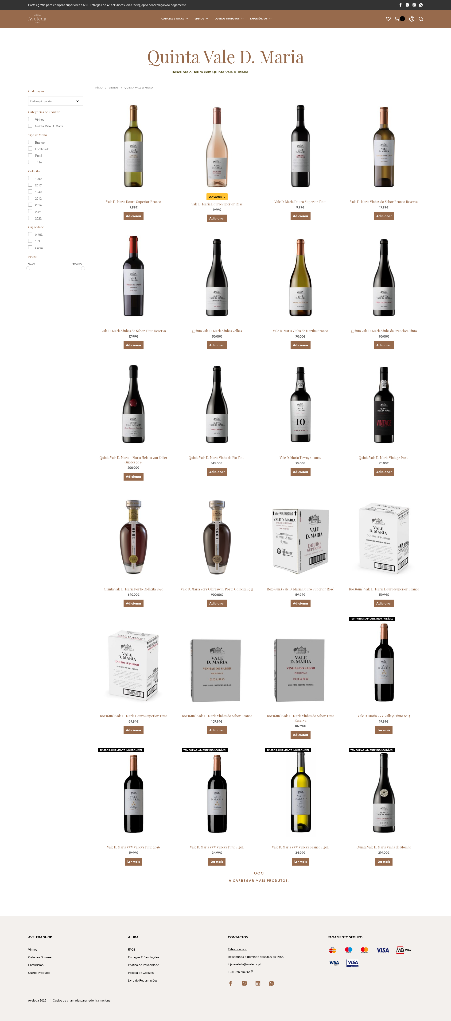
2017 (38, 185)
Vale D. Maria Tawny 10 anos (300, 457)
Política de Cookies (141, 973)
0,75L (39, 234)
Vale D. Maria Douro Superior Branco (133, 202)
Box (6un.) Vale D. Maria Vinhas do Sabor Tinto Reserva (300, 718)
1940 (38, 191)
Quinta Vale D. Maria (49, 126)
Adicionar (133, 216)
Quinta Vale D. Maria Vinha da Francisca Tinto (384, 331)
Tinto (38, 162)
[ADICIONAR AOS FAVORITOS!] (138, 189)
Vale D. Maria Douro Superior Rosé (217, 204)
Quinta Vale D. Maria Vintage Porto (384, 457)
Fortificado (42, 149)
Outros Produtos (227, 19)
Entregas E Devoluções (143, 957)
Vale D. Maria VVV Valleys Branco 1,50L (300, 847)
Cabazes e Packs (172, 19)
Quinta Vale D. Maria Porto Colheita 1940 (133, 589)
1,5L (38, 241)
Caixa (39, 248)
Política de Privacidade (143, 965)
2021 (38, 211)
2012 (38, 198)
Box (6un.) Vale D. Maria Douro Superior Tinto (133, 716)
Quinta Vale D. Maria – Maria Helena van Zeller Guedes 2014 (133, 460)
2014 (38, 205)
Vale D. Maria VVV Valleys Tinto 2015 (384, 716)
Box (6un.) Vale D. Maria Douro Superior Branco (384, 589)
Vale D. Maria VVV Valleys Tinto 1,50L (217, 847)
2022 (38, 218)
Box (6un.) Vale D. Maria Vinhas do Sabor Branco (217, 716)
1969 (38, 178)
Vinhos (199, 19)
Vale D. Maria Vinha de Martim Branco (300, 331)
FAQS (131, 949)
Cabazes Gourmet (40, 957)
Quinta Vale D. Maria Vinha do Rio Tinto (217, 457)
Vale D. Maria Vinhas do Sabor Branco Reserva (384, 202)
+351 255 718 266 (239, 972)
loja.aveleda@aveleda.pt (244, 964)
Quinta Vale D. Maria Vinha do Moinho (384, 847)
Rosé (38, 155)
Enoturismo (35, 965)
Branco (40, 142)
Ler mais (384, 730)
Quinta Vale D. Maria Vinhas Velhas (217, 331)
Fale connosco (237, 949)
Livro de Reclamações (142, 980)
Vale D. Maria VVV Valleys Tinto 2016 (133, 847)
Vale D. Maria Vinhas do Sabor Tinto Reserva (133, 331)
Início (99, 88)
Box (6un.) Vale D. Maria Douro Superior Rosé (300, 589)
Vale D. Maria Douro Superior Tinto (301, 202)
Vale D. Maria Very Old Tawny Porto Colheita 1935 (217, 589)
